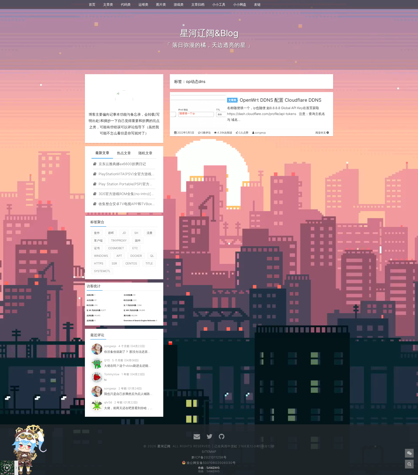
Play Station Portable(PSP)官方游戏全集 (126, 184)
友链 (257, 4)
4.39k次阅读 (224, 132)
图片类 (161, 4)
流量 (149, 233)
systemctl (102, 271)
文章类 (108, 4)
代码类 (126, 4)
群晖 (111, 233)
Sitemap (209, 451)
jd (124, 233)
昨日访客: (90, 305)
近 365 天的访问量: (131, 310)
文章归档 (197, 4)
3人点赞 (243, 132)
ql (152, 255)
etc (135, 248)
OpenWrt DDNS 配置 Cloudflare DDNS (280, 100)
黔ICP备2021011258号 (209, 457)
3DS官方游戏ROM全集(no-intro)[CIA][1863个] (126, 194)
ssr (114, 263)
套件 (97, 233)
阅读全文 (321, 132)
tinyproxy (118, 240)
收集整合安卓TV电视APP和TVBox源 (126, 204)
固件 (138, 240)
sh (136, 233)
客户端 (98, 240)
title (149, 263)
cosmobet (116, 248)
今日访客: (90, 300)
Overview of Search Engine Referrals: (140, 320)
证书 (97, 248)
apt (119, 255)
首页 (92, 4)
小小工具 (218, 4)
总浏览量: (90, 315)
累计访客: (127, 315)
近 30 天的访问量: (94, 310)
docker (136, 255)
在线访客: (90, 295)
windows (101, 255)
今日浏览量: (128, 295)
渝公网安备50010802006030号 (211, 463)
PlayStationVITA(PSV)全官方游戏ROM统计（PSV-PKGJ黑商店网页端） (126, 174)
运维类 (143, 4)
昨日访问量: (128, 300)
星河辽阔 (164, 446)
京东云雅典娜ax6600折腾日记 (122, 164)
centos (131, 263)
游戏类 (179, 4)
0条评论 (206, 132)
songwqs (260, 132)
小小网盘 (239, 4)
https (98, 263)
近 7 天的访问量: (130, 305)
